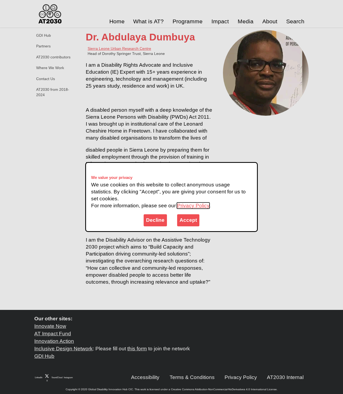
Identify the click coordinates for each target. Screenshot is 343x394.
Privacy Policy (193, 205)
